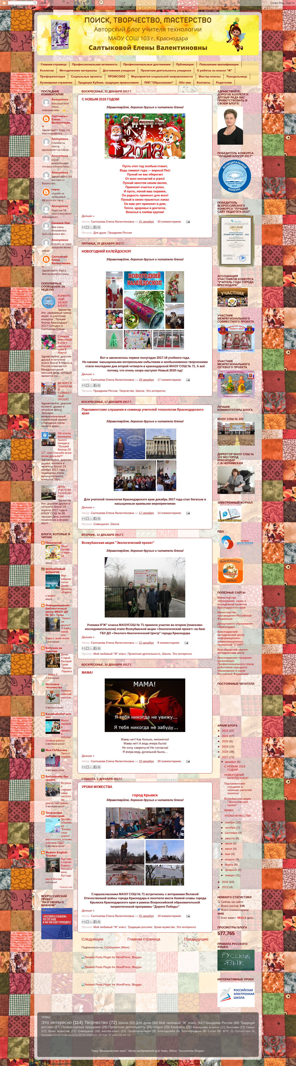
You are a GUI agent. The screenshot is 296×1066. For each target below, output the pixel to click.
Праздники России (120, 232)
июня (229, 848)
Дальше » (88, 216)
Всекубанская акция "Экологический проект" (118, 542)
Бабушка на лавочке (54, 649)
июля (229, 843)
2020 (225, 741)
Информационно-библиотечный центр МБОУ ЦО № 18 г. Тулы (58, 610)
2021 (225, 736)
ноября (230, 822)
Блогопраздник (191, 1031)
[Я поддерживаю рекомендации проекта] (230, 583)
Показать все (66, 887)
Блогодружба (166, 1031)
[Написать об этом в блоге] (87, 227)
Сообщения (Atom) (116, 947)
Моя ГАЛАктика (56, 750)
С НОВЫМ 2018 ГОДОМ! (100, 99)
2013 (225, 887)
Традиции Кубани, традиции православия (108, 82)
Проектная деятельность (144, 653)
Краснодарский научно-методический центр (233, 651)
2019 (225, 746)
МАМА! (87, 672)
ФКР (125, 1035)
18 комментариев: (169, 916)
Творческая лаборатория (55, 814)
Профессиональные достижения (146, 64)
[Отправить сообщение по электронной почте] (187, 221)
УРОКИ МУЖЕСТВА (97, 787)
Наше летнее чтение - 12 (66, 551)
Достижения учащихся (119, 70)
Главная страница (53, 64)
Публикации (185, 64)
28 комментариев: (169, 761)
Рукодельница (237, 76)
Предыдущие (196, 939)
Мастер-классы (210, 76)
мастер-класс (110, 1031)
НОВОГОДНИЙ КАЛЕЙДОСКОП (106, 251)
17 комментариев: (169, 379)
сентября (231, 832)
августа (230, 838)
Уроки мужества (164, 927)
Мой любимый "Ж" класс (109, 653)
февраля (231, 869)
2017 (225, 757)
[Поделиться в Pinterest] (99, 227)
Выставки (233, 1027)
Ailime (173, 1050)
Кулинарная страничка (56, 82)
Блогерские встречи (206, 1027)
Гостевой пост (90, 1035)
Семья (250, 1027)
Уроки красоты (69, 1035)
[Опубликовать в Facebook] (95, 227)
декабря (231, 761)
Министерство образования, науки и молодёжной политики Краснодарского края (232, 602)
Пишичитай (54, 542)
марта (229, 864)
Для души (99, 232)
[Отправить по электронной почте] (84, 227)
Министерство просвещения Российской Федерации (234, 615)
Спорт (212, 1031)
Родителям (224, 82)
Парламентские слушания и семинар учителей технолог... (238, 788)
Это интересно (156, 390)
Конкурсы (178, 1027)
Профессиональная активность (95, 64)
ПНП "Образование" (158, 82)
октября (230, 827)
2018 (225, 751)
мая (228, 854)
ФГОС (226, 1031)
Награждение (49, 1035)
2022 (225, 730)
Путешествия (242, 1031)
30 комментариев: (169, 221)
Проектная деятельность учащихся (166, 70)
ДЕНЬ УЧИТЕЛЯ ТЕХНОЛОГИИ (64, 491)
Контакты (203, 82)
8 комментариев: (169, 642)
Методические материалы (78, 70)
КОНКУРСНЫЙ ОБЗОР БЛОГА (64, 300)
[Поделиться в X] (91, 227)
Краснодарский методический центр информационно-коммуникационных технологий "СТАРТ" (230, 638)
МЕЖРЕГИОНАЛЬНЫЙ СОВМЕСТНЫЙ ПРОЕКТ (65, 391)
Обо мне (185, 82)
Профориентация (52, 76)
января (230, 875)
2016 (225, 882)
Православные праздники (81, 1027)
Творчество (126, 390)
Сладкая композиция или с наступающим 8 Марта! (65, 344)
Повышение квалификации (219, 64)
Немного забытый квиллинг (66, 695)
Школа (140, 390)
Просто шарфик (66, 755)
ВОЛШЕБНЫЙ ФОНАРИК (55, 571)
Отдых (158, 1027)
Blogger (199, 1050)
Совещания (101, 524)
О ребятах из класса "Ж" (214, 70)
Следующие (92, 939)
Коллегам (47, 70)
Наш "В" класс (110, 1035)
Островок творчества (54, 686)
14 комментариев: (169, 512)
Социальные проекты (86, 76)
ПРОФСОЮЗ (116, 76)
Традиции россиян (140, 927)
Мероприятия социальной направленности (162, 76)
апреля (230, 859)
